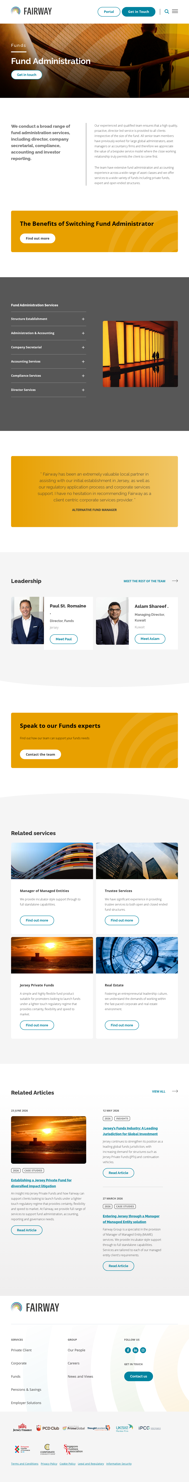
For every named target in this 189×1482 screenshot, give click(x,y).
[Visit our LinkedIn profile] (135, 1350)
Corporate (19, 1363)
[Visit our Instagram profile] (143, 1350)
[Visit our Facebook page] (128, 1350)
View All (159, 1091)
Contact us (138, 1376)
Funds (15, 1376)
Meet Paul (64, 639)
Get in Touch (138, 11)
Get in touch (26, 75)
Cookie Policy (67, 1463)
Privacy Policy (49, 1463)
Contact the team (40, 754)
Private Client (21, 1350)
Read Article (27, 1230)
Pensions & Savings (26, 1389)
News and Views (80, 1376)
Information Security (119, 1463)
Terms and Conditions (24, 1463)
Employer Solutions (26, 1403)
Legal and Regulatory (91, 1463)
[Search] (167, 11)
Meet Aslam (150, 639)
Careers (74, 1363)
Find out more (37, 238)
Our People (76, 1350)
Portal (109, 11)
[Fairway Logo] (31, 11)
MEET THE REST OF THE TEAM (145, 581)
